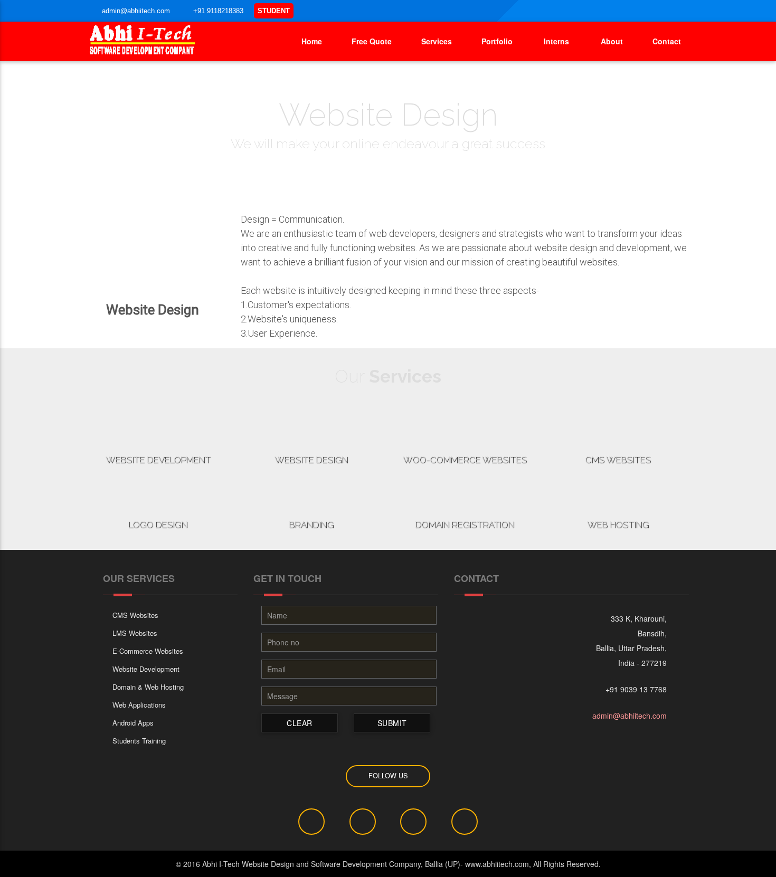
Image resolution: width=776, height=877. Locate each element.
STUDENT (274, 11)
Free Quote (370, 41)
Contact (665, 41)
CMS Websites (135, 615)
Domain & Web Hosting (148, 687)
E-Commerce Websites (147, 651)
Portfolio (495, 41)
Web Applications (139, 705)
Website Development (145, 669)
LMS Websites (134, 633)
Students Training (139, 741)
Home (310, 41)
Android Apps (133, 723)
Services (435, 41)
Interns (554, 41)
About (610, 41)
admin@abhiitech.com (629, 715)
